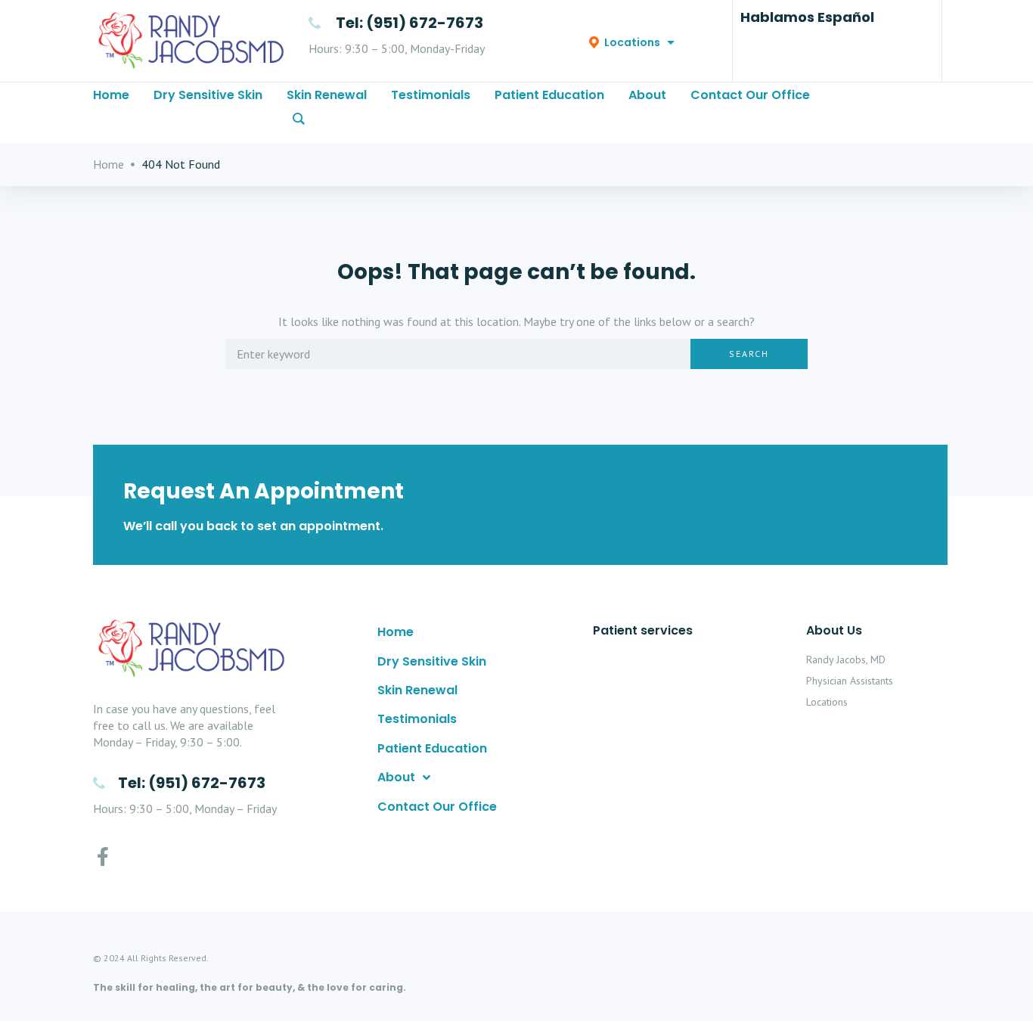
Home (108, 164)
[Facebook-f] (102, 856)
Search (749, 353)
